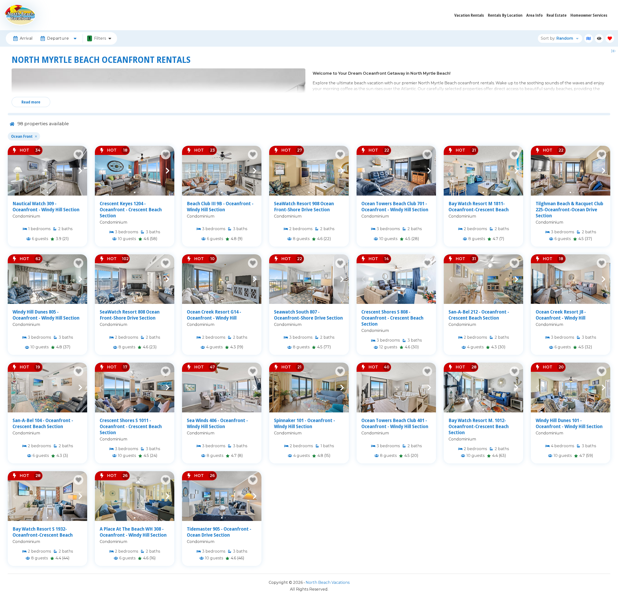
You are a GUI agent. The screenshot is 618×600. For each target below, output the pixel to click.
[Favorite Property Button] (78, 154)
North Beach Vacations (328, 582)
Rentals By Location (505, 15)
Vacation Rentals (469, 15)
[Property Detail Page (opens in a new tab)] (47, 171)
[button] (14, 171)
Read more (30, 102)
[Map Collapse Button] (613, 51)
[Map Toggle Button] (588, 38)
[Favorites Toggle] (609, 38)
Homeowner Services (588, 15)
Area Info (534, 15)
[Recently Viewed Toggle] (599, 38)
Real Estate (557, 15)
